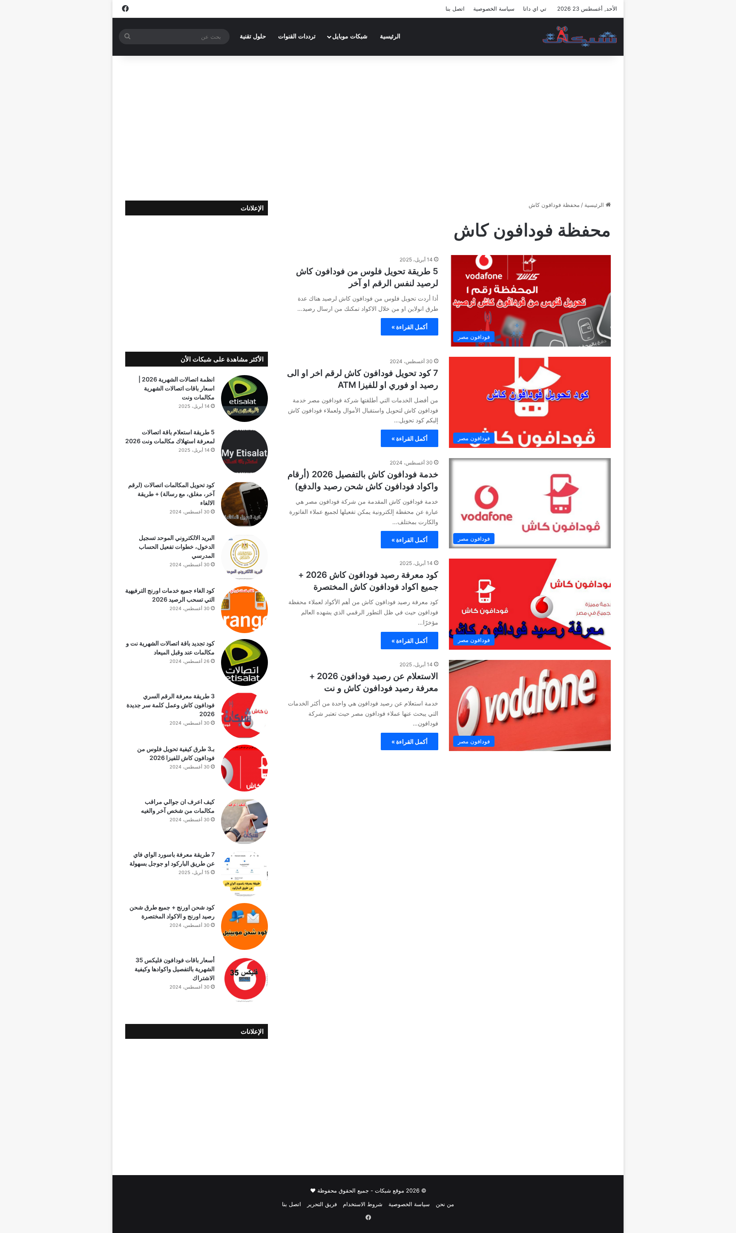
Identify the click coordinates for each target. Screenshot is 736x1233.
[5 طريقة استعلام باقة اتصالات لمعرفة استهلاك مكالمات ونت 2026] (244, 451)
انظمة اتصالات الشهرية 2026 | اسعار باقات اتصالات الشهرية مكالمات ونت (176, 388)
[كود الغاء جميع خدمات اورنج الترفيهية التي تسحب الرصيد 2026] (244, 609)
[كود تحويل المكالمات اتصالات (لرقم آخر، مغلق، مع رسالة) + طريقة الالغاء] (244, 504)
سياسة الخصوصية (494, 8)
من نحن (445, 1204)
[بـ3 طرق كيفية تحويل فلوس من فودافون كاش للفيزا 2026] (244, 768)
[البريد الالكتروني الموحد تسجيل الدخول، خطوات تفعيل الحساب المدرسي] (244, 556)
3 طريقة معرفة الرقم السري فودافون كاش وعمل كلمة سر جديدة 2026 (170, 704)
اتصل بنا (455, 8)
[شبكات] (580, 36)
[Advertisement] (368, 128)
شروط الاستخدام (362, 1204)
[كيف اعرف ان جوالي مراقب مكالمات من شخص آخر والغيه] (244, 820)
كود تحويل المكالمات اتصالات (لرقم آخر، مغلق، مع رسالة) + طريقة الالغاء (171, 493)
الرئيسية (390, 36)
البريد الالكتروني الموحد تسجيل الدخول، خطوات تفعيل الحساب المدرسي (177, 546)
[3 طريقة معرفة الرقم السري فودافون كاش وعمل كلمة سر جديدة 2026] (244, 715)
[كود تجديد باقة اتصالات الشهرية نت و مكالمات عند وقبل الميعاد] (244, 662)
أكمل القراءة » (409, 326)
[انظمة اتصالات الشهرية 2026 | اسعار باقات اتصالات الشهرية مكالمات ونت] (244, 398)
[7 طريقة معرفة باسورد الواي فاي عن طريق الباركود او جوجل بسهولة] (244, 873)
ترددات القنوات (297, 36)
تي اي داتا (534, 8)
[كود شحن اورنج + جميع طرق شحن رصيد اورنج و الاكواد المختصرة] (244, 926)
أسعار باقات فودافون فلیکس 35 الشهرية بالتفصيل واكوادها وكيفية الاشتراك (175, 968)
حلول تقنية (253, 36)
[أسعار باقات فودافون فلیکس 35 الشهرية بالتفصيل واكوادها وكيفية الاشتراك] (244, 979)
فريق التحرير (322, 1204)
